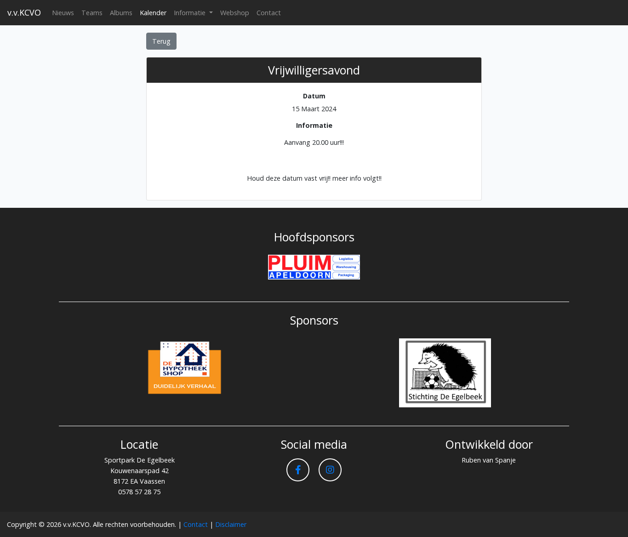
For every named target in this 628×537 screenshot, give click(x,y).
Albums (121, 12)
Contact (269, 12)
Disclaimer (230, 524)
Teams (92, 12)
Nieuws (63, 12)
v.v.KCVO (24, 12)
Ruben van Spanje (489, 460)
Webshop (234, 12)
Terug (161, 41)
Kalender (153, 12)
